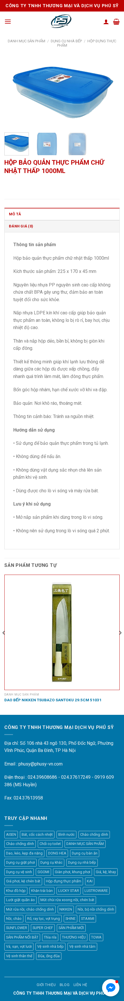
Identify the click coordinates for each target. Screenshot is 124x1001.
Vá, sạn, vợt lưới (19, 946)
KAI (90, 881)
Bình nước (66, 834)
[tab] (62, 214)
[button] (110, 987)
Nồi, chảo (14, 918)
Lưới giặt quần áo (20, 900)
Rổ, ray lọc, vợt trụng (43, 918)
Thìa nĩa (50, 937)
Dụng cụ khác (51, 862)
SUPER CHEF (43, 928)
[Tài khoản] (106, 21)
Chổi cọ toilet (50, 844)
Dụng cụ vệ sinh (19, 872)
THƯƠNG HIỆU (74, 937)
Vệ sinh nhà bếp (50, 946)
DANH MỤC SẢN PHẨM (26, 41)
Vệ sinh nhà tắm (82, 946)
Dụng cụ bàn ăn (84, 853)
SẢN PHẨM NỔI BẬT (22, 937)
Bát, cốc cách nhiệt (37, 834)
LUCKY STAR (68, 890)
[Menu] (7, 21)
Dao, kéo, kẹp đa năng (24, 853)
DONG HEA (57, 853)
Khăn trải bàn (42, 890)
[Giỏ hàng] (116, 21)
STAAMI (87, 918)
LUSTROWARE (96, 890)
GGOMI (43, 872)
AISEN (11, 834)
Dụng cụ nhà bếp (66, 41)
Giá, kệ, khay (106, 872)
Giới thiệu (46, 985)
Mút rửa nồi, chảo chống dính (30, 909)
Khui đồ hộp (16, 890)
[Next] (110, 92)
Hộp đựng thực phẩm (63, 881)
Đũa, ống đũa (49, 956)
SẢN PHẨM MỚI (71, 928)
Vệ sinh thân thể (19, 956)
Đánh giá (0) (21, 226)
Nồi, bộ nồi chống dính (96, 909)
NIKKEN (65, 909)
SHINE (70, 918)
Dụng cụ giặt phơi (20, 862)
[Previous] (14, 92)
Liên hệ (80, 985)
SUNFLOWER (16, 928)
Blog (64, 985)
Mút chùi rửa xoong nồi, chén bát (67, 900)
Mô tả (15, 214)
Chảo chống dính (94, 834)
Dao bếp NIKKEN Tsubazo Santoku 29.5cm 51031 (53, 700)
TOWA (96, 937)
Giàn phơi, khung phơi (72, 872)
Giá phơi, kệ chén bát (23, 881)
